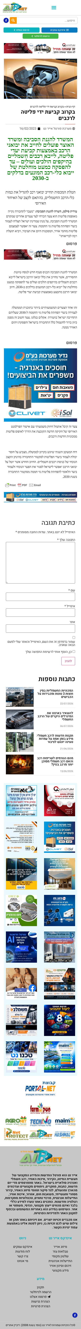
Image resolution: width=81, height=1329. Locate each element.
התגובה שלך (66, 539)
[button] (54, 7)
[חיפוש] (13, 20)
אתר (72, 622)
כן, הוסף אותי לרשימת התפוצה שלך (49, 651)
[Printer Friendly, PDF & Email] (23, 485)
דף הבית (70, 107)
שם (71, 590)
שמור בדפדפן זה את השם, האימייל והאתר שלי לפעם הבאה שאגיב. (41, 643)
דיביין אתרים (13, 1325)
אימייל (69, 606)
